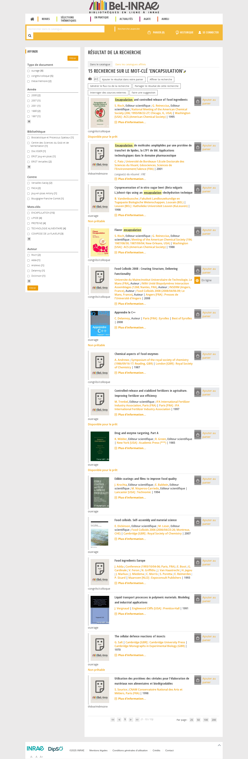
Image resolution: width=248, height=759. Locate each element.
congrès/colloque (40, 75)
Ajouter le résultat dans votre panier (122, 79)
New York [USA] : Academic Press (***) (141, 443)
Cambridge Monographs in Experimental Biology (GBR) (150, 646)
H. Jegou (187, 570)
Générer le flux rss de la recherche (109, 86)
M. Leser (163, 526)
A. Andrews (122, 360)
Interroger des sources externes (108, 92)
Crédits (156, 750)
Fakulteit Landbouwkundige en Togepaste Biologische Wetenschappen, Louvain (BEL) (149, 200)
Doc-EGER (37, 151)
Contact (169, 750)
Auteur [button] (32, 249)
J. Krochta (121, 485)
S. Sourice (121, 689)
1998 (34, 111)
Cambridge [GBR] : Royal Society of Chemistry (152, 533)
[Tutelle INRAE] (36, 748)
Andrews (36, 265)
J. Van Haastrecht (169, 570)
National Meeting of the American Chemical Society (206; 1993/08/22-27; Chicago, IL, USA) (151, 111)
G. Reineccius (160, 105)
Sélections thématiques (68, 19)
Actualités (126, 19)
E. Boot (181, 566)
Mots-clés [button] (33, 207)
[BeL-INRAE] (124, 6)
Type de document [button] (40, 65)
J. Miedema (137, 574)
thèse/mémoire (39, 81)
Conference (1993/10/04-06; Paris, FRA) (150, 566)
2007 (34, 100)
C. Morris (152, 574)
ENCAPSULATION (40, 212)
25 (191, 719)
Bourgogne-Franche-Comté (46, 198)
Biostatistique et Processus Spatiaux (51, 137)
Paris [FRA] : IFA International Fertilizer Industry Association (147, 407)
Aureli (165, 19)
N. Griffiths (148, 570)
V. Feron (134, 570)
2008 (34, 95)
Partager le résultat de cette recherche (156, 86)
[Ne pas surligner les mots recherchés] (184, 71)
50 (198, 719)
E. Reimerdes (182, 574)
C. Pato (119, 161)
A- (31, 757)
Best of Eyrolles (182, 318)
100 (206, 719)
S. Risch (119, 105)
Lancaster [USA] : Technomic (133, 492)
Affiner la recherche (161, 79)
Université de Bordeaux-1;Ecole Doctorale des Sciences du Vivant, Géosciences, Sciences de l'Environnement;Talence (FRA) (149, 165)
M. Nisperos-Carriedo (145, 488)
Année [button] (31, 89)
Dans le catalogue (100, 64)
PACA (34, 188)
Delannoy (36, 270)
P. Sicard (120, 577)
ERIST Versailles (40, 161)
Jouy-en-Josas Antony (42, 193)
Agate (147, 19)
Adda (34, 260)
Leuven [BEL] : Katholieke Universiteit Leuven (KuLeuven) (151, 206)
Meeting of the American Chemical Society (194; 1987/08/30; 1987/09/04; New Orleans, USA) (153, 241)
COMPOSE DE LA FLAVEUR (45, 233)
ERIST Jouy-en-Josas (42, 156)
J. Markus (122, 574)
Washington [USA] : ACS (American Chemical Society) (152, 115)
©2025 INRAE (77, 750)
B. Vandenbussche (126, 198)
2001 (34, 105)
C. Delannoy (122, 318)
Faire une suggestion (143, 92)
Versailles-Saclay (40, 182)
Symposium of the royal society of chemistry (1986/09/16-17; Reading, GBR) (152, 361)
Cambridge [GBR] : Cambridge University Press (155, 642)
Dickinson (36, 275)
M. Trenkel (121, 402)
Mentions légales (98, 750)
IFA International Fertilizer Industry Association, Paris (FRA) (152, 403)
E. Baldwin (161, 485)
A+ (41, 757)
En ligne (207, 280)
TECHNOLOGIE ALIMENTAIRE (47, 228)
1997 (34, 116)
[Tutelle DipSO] (56, 749)
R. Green (160, 439)
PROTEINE (37, 223)
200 (214, 719)
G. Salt (119, 642)
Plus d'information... (132, 122)
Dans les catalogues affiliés (130, 64)
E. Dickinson (122, 526)
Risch (34, 254)
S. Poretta (166, 574)
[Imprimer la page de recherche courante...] (90, 78)
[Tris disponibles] (96, 79)
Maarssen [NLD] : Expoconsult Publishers (154, 577)
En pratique (101, 17)
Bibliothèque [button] (36, 131)
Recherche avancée (129, 28)
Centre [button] (32, 177)
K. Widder (121, 439)
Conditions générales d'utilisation (130, 750)
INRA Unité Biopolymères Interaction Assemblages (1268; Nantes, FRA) (152, 285)
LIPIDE (35, 217)
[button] (29, 121)
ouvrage (35, 70)
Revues (46, 19)
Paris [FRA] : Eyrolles (156, 318)
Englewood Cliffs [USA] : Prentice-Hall (156, 608)
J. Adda (119, 566)
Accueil (32, 19)
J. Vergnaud (122, 608)
